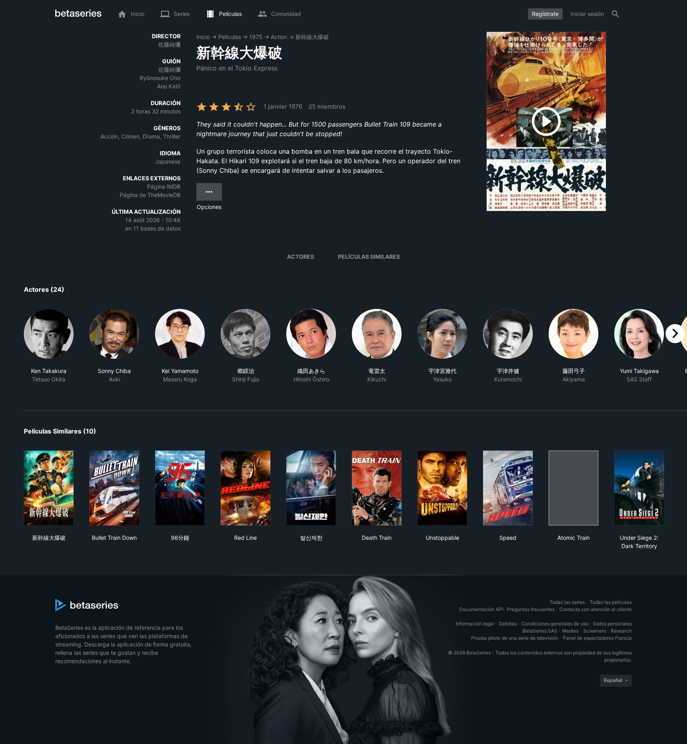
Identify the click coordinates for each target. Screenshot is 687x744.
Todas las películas (611, 602)
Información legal (475, 624)
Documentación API (481, 609)
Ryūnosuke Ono (160, 77)
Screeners (594, 631)
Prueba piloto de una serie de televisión (514, 638)
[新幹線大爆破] (49, 488)
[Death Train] (377, 488)
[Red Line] (245, 488)
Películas (229, 36)
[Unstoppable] (442, 488)
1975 (255, 36)
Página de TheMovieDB (150, 194)
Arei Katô (168, 86)
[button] (49, 350)
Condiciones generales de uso (555, 624)
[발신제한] (311, 488)
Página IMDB (163, 186)
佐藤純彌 (169, 44)
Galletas (508, 624)
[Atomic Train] (573, 488)
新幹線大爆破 (312, 36)
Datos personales (612, 624)
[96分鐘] (180, 488)
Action (279, 36)
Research (621, 631)
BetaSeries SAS (539, 631)
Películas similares (369, 256)
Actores (300, 256)
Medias (570, 631)
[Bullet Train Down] (114, 488)
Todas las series (567, 602)
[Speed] (508, 488)
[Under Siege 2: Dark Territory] (639, 488)
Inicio (203, 36)
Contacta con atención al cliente (595, 609)
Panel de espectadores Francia (597, 638)
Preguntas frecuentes (531, 609)
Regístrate (545, 13)
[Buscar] (615, 14)
